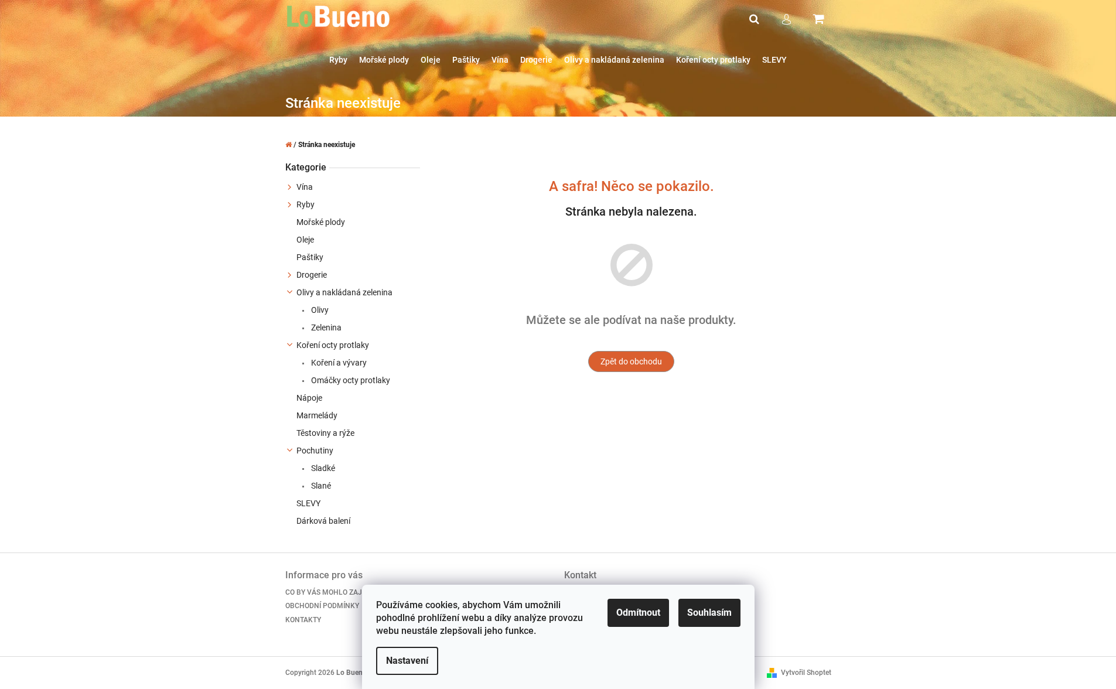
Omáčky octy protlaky (349, 380)
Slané (320, 485)
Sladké (322, 468)
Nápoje (309, 398)
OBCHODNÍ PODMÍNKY (322, 606)
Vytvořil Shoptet (806, 672)
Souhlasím (709, 612)
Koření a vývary (338, 362)
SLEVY (308, 503)
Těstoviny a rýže (325, 433)
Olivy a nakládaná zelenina (344, 292)
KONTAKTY (303, 620)
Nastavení (407, 660)
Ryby (305, 204)
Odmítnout (638, 612)
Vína (304, 187)
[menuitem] (338, 60)
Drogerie (311, 274)
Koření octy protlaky (332, 345)
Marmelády (316, 415)
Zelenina (325, 327)
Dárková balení (323, 521)
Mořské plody (320, 222)
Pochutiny (314, 450)
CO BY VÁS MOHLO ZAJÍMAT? (333, 592)
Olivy (319, 310)
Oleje (305, 239)
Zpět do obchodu (631, 361)
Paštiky (309, 257)
